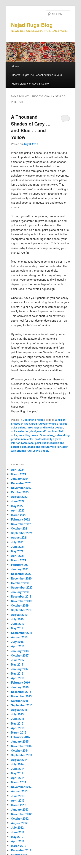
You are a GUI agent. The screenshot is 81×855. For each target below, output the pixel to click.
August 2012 (19, 823)
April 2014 (17, 778)
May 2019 (17, 628)
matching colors (28, 435)
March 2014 (18, 782)
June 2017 (17, 660)
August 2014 (19, 760)
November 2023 (21, 488)
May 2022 (17, 506)
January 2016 (20, 687)
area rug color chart (43, 423)
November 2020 (21, 578)
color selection (20, 431)
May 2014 (17, 773)
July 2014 (17, 764)
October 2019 (20, 605)
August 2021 (19, 537)
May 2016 (17, 673)
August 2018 (19, 637)
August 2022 (19, 497)
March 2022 (18, 515)
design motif (38, 431)
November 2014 (21, 746)
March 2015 (18, 732)
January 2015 (20, 741)
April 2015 (17, 728)
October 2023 (20, 492)
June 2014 (17, 769)
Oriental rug (47, 435)
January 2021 (20, 569)
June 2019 (17, 624)
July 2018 (17, 642)
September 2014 (21, 755)
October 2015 (20, 701)
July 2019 (17, 619)
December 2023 (21, 483)
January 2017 (20, 669)
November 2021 (21, 524)
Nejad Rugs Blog (32, 24)
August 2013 (19, 791)
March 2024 (18, 474)
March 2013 (18, 805)
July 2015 (17, 714)
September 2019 (21, 610)
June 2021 (17, 547)
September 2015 (21, 705)
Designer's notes (33, 420)
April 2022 (17, 510)
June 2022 (17, 501)
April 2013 (17, 800)
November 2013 (21, 787)
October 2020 (20, 583)
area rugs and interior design (45, 427)
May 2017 (17, 664)
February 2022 (20, 519)
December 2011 (21, 850)
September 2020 (21, 587)
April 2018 (17, 646)
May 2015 (17, 723)
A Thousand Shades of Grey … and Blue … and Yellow (31, 126)
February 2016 (20, 682)
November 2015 (21, 696)
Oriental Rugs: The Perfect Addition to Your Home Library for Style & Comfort (37, 79)
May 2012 (17, 837)
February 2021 (20, 565)
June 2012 (17, 832)
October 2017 (20, 655)
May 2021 (17, 551)
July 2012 (17, 827)
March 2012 (18, 846)
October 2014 (20, 750)
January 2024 (20, 479)
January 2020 (20, 592)
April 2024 (17, 470)
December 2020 (21, 574)
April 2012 (17, 841)
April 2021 (17, 556)
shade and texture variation (44, 447)
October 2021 (20, 528)
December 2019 (21, 596)
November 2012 (21, 814)
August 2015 (19, 710)
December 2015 (21, 692)
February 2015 (20, 737)
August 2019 (19, 615)
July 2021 (17, 542)
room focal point (31, 443)
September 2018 (21, 633)
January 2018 (20, 651)
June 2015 (17, 719)
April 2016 (17, 678)
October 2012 (20, 818)
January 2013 (20, 809)
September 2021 (21, 533)
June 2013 (17, 796)
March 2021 (18, 560)
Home (15, 66)
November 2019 (21, 601)
